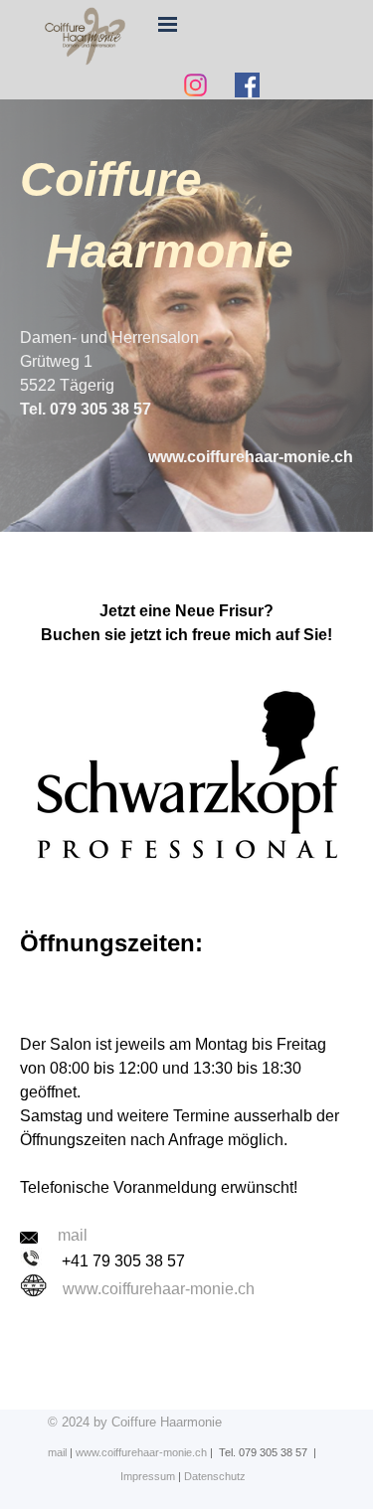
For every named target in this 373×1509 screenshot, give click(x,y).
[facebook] (248, 84)
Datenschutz (215, 1476)
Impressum (147, 1476)
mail (57, 1452)
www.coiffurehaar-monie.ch (159, 1288)
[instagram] (196, 84)
